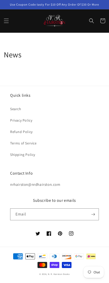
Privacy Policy (21, 120)
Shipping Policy (22, 154)
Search (15, 109)
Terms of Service (23, 143)
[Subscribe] (93, 214)
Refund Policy (21, 131)
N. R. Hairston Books (59, 274)
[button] (6, 20)
